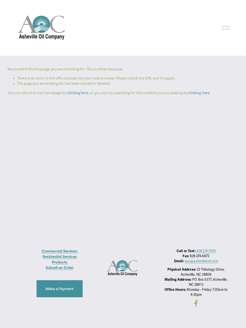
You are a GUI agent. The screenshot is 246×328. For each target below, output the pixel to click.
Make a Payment (60, 288)
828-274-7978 (206, 251)
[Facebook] (196, 303)
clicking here (77, 93)
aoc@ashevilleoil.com (201, 261)
